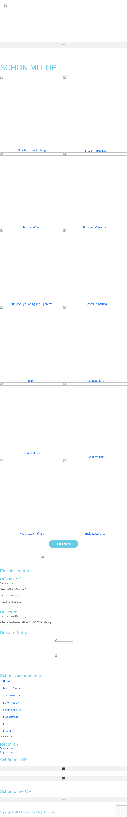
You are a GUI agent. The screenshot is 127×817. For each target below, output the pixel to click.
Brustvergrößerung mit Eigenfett (32, 304)
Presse (7, 724)
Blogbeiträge (10, 717)
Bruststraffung (31, 227)
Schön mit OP (11, 702)
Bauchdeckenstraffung (32, 150)
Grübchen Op (31, 452)
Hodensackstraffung (31, 533)
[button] (63, 45)
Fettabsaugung (95, 380)
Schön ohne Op (12, 709)
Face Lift (31, 380)
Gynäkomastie (95, 456)
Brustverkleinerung (95, 304)
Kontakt (7, 731)
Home (6, 681)
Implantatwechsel (95, 533)
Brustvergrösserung (95, 227)
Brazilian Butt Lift (95, 150)
